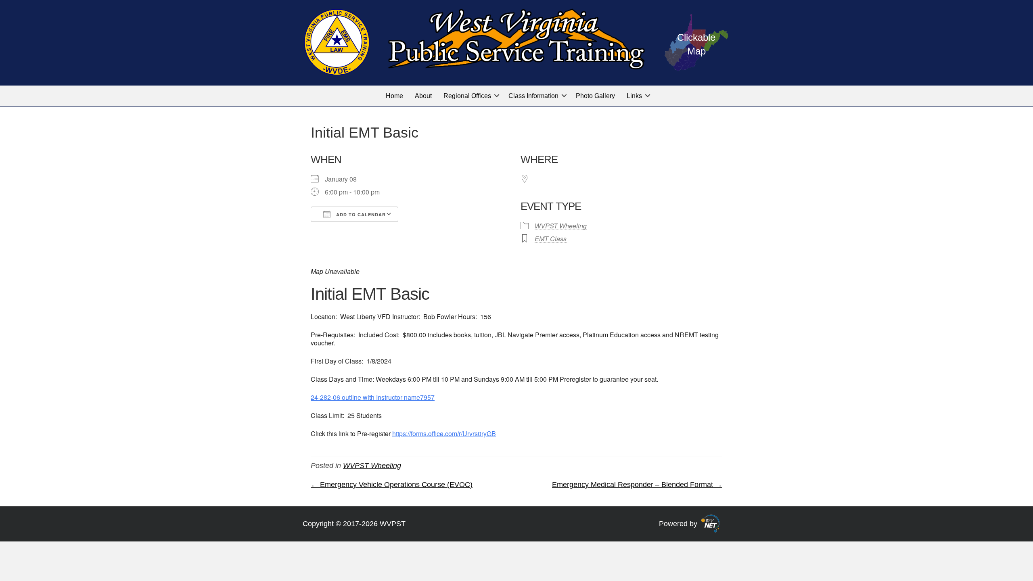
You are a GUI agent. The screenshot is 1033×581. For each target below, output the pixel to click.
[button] (496, 96)
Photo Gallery (595, 95)
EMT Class (551, 238)
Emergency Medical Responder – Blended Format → (637, 485)
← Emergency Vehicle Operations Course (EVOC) (392, 485)
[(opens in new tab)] (710, 523)
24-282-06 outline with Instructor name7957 (373, 397)
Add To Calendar (360, 214)
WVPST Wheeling (561, 225)
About (423, 95)
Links (634, 95)
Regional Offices (467, 95)
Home (394, 95)
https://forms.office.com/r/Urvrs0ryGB (444, 433)
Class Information (533, 95)
